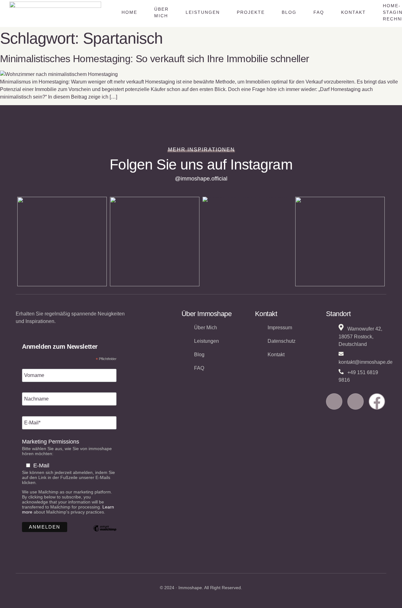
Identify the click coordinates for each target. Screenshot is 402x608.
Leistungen (203, 12)
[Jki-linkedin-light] (355, 401)
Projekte (251, 12)
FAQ (318, 12)
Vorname (33, 364)
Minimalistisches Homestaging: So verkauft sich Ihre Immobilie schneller (154, 58)
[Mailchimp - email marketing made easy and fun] (105, 532)
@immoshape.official (201, 178)
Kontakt (353, 12)
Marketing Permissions (50, 442)
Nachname (35, 388)
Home (129, 12)
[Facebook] (377, 401)
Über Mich (161, 12)
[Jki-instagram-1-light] (334, 401)
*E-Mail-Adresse (42, 412)
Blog (289, 12)
